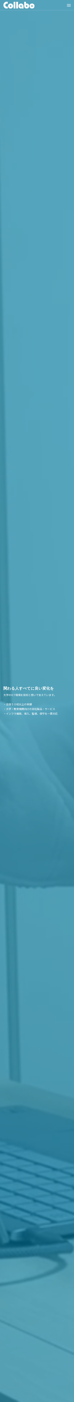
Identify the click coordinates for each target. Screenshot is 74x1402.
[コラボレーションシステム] (18, 5)
